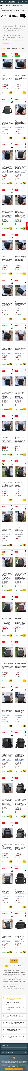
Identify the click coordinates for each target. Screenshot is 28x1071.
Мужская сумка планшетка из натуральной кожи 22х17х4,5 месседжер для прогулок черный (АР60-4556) (7, 125)
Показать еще (14, 960)
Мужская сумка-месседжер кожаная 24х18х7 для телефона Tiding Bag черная (7, 168)
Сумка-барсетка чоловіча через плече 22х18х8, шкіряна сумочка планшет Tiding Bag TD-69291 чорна (20, 758)
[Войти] (22, 2)
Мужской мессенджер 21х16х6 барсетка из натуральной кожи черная (7, 259)
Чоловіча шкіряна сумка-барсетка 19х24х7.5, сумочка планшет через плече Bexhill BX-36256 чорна (20, 576)
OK (14, 1068)
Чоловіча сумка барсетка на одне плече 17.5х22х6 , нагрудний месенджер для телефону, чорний (20, 441)
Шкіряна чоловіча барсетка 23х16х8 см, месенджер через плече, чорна (7, 304)
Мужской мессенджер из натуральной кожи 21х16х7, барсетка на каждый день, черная (20, 215)
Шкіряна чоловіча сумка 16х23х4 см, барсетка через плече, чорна (7, 349)
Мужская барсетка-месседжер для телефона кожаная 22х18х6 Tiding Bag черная (20, 168)
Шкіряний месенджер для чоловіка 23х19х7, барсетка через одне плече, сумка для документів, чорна (7, 441)
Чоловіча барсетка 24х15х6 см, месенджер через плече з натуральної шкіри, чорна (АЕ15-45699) (20, 79)
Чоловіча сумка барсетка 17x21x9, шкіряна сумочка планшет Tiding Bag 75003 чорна (20, 847)
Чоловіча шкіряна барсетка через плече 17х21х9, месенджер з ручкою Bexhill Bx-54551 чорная (20, 803)
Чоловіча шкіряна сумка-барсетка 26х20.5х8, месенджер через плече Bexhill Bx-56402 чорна (20, 893)
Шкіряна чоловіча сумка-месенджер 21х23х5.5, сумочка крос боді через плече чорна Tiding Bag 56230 (20, 667)
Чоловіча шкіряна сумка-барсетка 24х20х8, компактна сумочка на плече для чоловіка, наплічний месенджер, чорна (7, 532)
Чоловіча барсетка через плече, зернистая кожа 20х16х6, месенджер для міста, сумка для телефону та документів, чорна (7, 397)
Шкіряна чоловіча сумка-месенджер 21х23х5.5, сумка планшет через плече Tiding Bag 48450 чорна (7, 712)
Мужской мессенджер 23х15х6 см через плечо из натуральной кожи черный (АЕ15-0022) (7, 79)
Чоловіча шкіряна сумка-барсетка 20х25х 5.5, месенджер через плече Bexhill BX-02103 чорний (7, 938)
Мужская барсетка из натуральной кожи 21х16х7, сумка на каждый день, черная (7, 214)
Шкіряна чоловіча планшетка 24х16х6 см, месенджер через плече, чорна (20, 304)
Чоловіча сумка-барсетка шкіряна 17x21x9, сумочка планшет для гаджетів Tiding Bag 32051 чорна (7, 576)
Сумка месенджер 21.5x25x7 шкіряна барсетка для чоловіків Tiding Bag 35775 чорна (20, 711)
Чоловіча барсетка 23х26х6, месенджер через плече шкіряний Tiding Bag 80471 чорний (7, 667)
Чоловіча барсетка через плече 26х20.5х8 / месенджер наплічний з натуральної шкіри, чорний (7, 893)
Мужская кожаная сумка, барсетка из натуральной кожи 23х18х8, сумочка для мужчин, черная (7, 486)
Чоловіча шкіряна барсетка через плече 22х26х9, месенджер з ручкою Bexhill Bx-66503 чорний (7, 848)
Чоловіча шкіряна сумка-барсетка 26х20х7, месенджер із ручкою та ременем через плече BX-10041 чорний (20, 939)
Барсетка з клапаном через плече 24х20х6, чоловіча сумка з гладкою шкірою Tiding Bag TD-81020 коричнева (20, 622)
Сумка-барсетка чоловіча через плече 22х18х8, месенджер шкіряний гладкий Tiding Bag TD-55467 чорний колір (20, 532)
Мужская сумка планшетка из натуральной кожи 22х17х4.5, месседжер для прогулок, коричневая (20, 125)
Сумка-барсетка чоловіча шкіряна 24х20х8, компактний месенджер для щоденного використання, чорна (20, 487)
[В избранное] (12, 53)
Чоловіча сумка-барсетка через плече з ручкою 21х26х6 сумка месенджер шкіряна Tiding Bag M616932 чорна (6, 623)
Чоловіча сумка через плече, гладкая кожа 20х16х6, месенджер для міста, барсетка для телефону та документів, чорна (20, 397)
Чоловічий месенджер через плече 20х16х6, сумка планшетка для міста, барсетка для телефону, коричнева (20, 351)
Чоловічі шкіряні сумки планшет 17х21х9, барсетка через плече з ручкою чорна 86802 (7, 803)
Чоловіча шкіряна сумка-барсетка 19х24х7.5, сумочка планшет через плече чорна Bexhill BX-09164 (7, 757)
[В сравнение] (12, 56)
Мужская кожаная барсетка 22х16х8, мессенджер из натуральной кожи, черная (20, 259)
